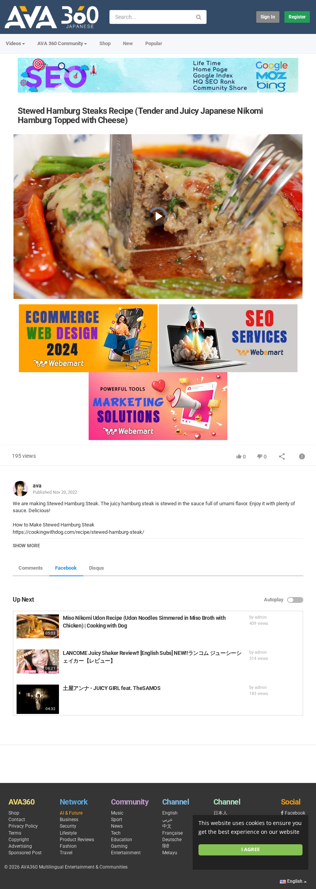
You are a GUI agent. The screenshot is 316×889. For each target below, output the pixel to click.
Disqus (96, 568)
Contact (16, 819)
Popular (153, 43)
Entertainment (126, 852)
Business (69, 819)
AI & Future (71, 813)
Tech (116, 833)
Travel (66, 852)
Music (117, 813)
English (170, 813)
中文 (166, 826)
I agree (250, 849)
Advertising (20, 846)
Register (297, 17)
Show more (26, 545)
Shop (105, 43)
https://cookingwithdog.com (43, 532)
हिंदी (165, 846)
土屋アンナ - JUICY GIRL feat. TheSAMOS (111, 688)
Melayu (169, 852)
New (128, 43)
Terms (14, 833)
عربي (167, 819)
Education (121, 839)
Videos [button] (13, 43)
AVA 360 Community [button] (60, 43)
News (117, 826)
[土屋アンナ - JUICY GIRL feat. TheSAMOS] (38, 699)
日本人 (220, 813)
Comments (30, 568)
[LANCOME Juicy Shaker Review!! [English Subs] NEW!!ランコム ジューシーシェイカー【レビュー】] (38, 661)
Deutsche (172, 839)
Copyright (18, 839)
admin (261, 617)
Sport (116, 819)
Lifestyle (68, 833)
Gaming (119, 846)
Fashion (68, 846)
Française (172, 833)
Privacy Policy (23, 826)
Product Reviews (77, 839)
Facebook (66, 568)
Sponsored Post (25, 852)
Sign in (268, 17)
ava (37, 485)
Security (68, 826)
